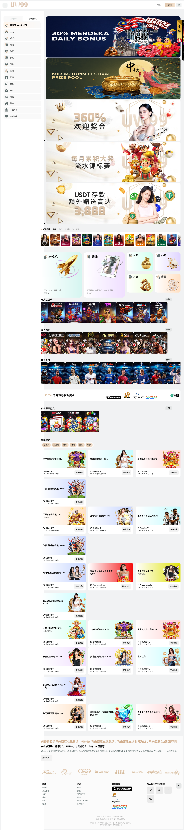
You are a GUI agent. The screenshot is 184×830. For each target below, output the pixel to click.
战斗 (44, 801)
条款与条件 (101, 819)
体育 (44, 794)
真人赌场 (45, 791)
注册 (170, 5)
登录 (159, 5)
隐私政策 (112, 819)
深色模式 (14, 19)
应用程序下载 (82, 801)
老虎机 (45, 788)
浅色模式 (33, 19)
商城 (79, 797)
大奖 (79, 791)
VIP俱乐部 (81, 794)
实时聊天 (80, 804)
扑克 (44, 797)
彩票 (44, 804)
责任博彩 (121, 819)
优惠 (79, 788)
